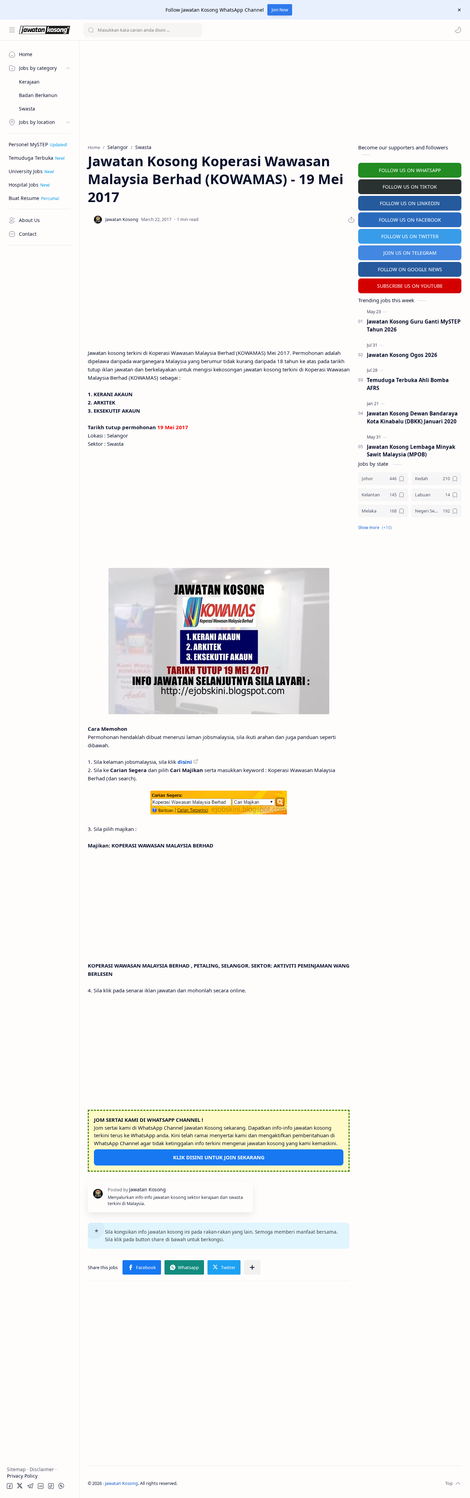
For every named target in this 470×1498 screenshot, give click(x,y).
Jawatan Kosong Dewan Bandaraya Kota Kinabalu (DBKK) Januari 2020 (412, 417)
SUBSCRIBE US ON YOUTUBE (410, 286)
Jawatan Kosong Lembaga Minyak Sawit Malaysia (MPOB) (411, 450)
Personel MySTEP (28, 144)
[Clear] (196, 30)
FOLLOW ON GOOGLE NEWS (410, 269)
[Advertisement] (39, 353)
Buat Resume (24, 198)
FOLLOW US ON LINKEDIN (410, 203)
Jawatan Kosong (121, 1483)
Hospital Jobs (24, 184)
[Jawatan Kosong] (218, 641)
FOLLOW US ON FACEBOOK (410, 220)
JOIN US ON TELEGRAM (410, 253)
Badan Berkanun (38, 95)
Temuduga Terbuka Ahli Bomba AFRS (408, 384)
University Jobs (26, 171)
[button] (458, 30)
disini (185, 761)
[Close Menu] (459, 10)
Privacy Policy (22, 1476)
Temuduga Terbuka (31, 158)
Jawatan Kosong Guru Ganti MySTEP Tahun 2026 (414, 325)
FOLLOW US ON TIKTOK (410, 186)
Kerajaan (29, 81)
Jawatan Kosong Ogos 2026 (402, 354)
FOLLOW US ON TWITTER (410, 236)
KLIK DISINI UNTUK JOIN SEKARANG (219, 1157)
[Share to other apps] (252, 1267)
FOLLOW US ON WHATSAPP (410, 170)
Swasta (27, 108)
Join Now (279, 10)
